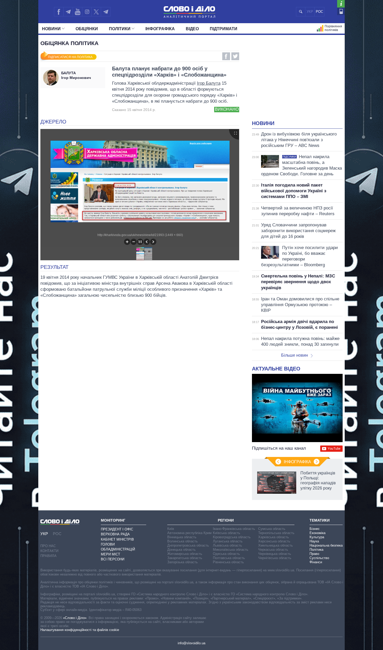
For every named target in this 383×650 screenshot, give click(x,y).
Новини (51, 29)
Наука (314, 541)
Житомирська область (184, 554)
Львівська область (227, 545)
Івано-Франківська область (234, 529)
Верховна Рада (115, 534)
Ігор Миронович (76, 75)
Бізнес (315, 529)
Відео (192, 29)
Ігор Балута (208, 83)
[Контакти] (341, 11)
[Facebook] (58, 11)
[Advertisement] (297, 80)
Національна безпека (326, 545)
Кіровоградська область (232, 537)
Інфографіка (160, 29)
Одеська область (226, 554)
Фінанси (316, 562)
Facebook (226, 56)
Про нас (48, 546)
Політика (316, 550)
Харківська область (273, 537)
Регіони (226, 520)
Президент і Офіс (117, 529)
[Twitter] (96, 11)
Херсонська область (274, 541)
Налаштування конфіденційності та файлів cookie (79, 630)
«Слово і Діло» (75, 618)
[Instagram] (87, 11)
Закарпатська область (184, 558)
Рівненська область (228, 562)
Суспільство (319, 558)
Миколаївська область (230, 550)
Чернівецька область (274, 554)
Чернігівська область (274, 558)
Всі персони (112, 559)
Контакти (49, 551)
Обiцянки (87, 29)
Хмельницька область (275, 545)
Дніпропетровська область (188, 545)
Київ (170, 529)
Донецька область (181, 550)
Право (314, 554)
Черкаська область (273, 550)
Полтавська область (229, 558)
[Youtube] (77, 11)
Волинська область (182, 541)
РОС (319, 12)
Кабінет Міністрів (117, 539)
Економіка (317, 533)
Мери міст (110, 554)
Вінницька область (181, 537)
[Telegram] (68, 11)
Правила (48, 556)
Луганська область (228, 541)
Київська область (226, 533)
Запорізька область (182, 562)
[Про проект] (341, 4)
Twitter (235, 56)
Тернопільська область (276, 533)
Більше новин (294, 355)
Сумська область (271, 529)
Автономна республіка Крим (189, 533)
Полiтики (120, 29)
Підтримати (223, 29)
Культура (317, 537)
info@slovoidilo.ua (191, 643)
